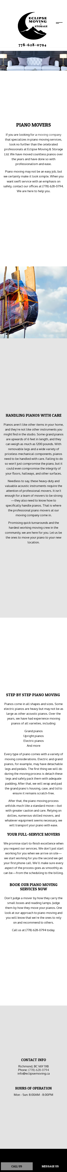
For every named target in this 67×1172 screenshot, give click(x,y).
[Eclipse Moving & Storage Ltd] (32, 29)
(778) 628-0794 (38, 1070)
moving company (49, 134)
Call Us (16, 1166)
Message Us (50, 1166)
